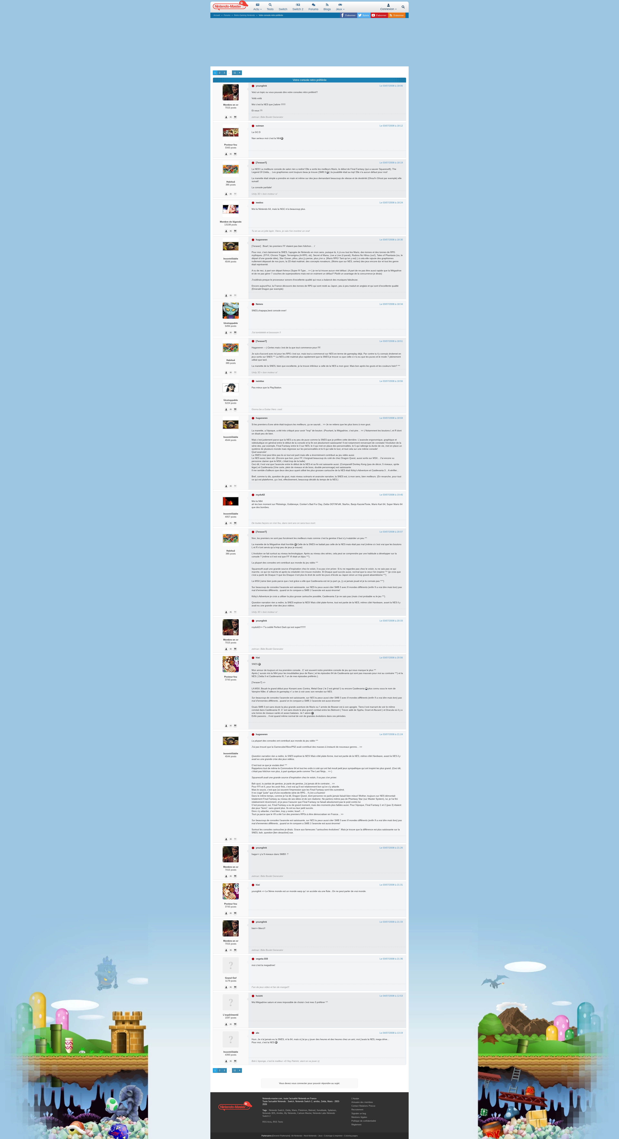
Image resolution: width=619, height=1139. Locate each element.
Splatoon (332, 1110)
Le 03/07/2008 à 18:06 (391, 85)
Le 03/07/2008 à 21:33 (391, 922)
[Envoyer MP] (231, 117)
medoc (259, 202)
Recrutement (357, 1109)
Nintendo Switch (276, 1110)
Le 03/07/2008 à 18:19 (391, 162)
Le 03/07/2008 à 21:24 (391, 734)
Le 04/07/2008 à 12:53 (391, 995)
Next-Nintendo (310, 1136)
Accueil (217, 15)
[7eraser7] (261, 162)
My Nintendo (290, 1113)
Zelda (287, 1110)
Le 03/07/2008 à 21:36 (391, 958)
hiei (258, 657)
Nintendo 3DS (268, 1113)
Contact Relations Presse (363, 1106)
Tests (270, 9)
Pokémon (302, 1110)
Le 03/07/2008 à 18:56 (391, 381)
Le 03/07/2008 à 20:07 (391, 531)
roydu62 (260, 494)
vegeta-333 (262, 958)
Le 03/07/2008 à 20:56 (391, 657)
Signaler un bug (358, 1113)
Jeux (339, 9)
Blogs (327, 9)
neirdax (260, 381)
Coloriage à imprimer (333, 1136)
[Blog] (235, 117)
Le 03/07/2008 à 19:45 (391, 494)
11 (235, 72)
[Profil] (226, 117)
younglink (261, 85)
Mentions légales (359, 1117)
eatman (260, 125)
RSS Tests (278, 1122)
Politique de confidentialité (363, 1121)
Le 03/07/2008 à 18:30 (391, 239)
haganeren (262, 239)
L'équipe (355, 1098)
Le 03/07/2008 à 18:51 (391, 341)
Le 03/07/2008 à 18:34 (391, 304)
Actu (256, 9)
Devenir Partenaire (281, 1136)
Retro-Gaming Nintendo (244, 15)
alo (257, 1033)
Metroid (311, 1110)
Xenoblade (321, 1110)
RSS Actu (267, 1122)
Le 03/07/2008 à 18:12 (391, 125)
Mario (294, 1110)
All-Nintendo (296, 1136)
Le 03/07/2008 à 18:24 (391, 202)
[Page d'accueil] (235, 1105)
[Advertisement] (309, 42)
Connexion (387, 9)
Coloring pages (351, 1136)
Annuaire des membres (362, 1102)
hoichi (259, 995)
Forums (313, 9)
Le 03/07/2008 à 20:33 (391, 620)
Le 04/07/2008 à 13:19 (391, 1033)
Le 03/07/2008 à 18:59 (391, 418)
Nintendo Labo (319, 1113)
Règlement (356, 1124)
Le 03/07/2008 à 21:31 (391, 884)
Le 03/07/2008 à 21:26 (391, 847)
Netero (259, 304)
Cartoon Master (304, 1113)
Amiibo (279, 1113)
